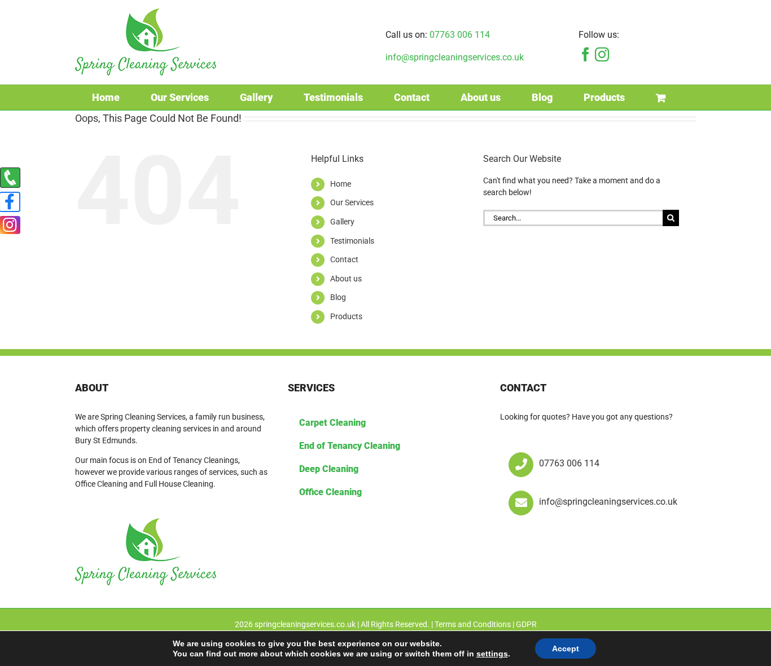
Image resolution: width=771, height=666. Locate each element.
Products (346, 316)
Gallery (342, 221)
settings (492, 653)
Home (340, 183)
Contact (344, 259)
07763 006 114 (460, 34)
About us (346, 278)
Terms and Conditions (473, 624)
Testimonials (352, 240)
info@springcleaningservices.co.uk (455, 57)
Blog (338, 297)
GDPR (526, 624)
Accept (565, 648)
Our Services (352, 202)
